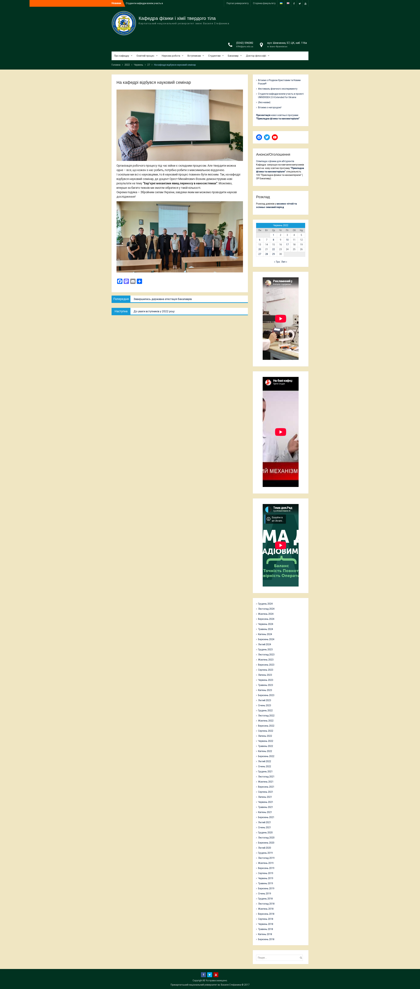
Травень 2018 (265, 929)
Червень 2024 (265, 624)
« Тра (277, 261)
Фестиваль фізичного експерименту (277, 88)
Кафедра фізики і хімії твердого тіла (177, 18)
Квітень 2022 (265, 751)
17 (287, 244)
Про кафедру (121, 55)
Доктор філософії (256, 55)
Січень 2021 (264, 827)
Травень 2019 (265, 883)
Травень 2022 (265, 746)
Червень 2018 (265, 924)
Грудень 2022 (265, 710)
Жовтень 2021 (265, 781)
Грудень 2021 (265, 771)
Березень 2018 (266, 939)
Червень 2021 (265, 802)
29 (273, 254)
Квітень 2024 (265, 634)
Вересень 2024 (266, 619)
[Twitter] (299, 3)
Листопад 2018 (266, 903)
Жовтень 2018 (265, 908)
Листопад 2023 (266, 654)
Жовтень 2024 (265, 614)
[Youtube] (305, 3)
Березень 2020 (266, 842)
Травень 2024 (265, 629)
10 (287, 239)
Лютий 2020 (264, 847)
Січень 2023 (264, 705)
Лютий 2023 (264, 700)
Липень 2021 (265, 797)
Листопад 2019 (266, 858)
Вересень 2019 (266, 868)
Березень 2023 (266, 695)
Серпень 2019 (265, 873)
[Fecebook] (294, 3)
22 (273, 249)
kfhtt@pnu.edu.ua (244, 46)
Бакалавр (233, 55)
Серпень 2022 (265, 731)
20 (259, 249)
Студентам (214, 55)
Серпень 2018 (265, 919)
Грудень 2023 (265, 649)
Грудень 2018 (265, 898)
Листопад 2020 (266, 837)
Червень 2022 (265, 741)
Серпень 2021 (265, 792)
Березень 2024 (266, 639)
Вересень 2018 (266, 914)
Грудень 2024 (265, 603)
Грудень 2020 (265, 832)
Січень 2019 (264, 893)
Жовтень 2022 (265, 720)
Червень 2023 (265, 680)
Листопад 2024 (266, 609)
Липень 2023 (265, 675)
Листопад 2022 (266, 715)
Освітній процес (145, 55)
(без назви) (264, 102)
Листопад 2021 (266, 776)
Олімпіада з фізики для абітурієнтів (275, 161)
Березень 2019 (266, 888)
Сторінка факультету (264, 3)
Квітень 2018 (265, 934)
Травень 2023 (265, 685)
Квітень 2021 (265, 812)
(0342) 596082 (244, 42)
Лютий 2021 (264, 822)
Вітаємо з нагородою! (269, 107)
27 (259, 254)
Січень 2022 (264, 766)
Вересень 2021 (266, 786)
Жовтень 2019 (265, 863)
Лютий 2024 (264, 644)
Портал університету (238, 3)
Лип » (284, 261)
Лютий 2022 (264, 761)
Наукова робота (171, 55)
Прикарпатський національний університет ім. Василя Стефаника (206, 984)
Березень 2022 (266, 756)
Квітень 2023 (265, 690)
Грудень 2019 (265, 853)
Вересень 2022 (266, 725)
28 (266, 254)
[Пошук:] (280, 957)
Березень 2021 (266, 817)
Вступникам (194, 55)
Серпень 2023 (265, 670)
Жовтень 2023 (265, 659)
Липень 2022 (265, 736)
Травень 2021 (265, 807)
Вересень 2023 (266, 664)
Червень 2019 (265, 878)
